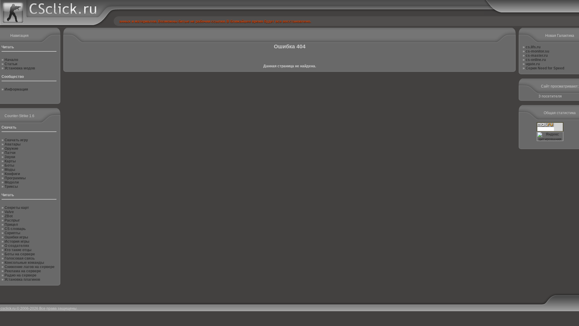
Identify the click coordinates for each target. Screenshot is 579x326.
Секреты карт (17, 208)
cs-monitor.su (537, 51)
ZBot (9, 216)
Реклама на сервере (23, 271)
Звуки (10, 157)
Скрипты (12, 233)
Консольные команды (24, 262)
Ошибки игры (16, 237)
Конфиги (12, 174)
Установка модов (20, 68)
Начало (11, 60)
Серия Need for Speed (545, 68)
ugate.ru (533, 64)
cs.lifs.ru (533, 47)
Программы (15, 178)
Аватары (13, 144)
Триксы (11, 186)
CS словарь (15, 229)
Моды (10, 170)
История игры (17, 241)
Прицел (11, 224)
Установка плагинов (22, 279)
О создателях (17, 246)
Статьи (11, 64)
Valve (9, 212)
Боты (9, 165)
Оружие (11, 148)
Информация (16, 89)
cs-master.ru (537, 55)
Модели (12, 182)
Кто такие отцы (18, 250)
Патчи (10, 153)
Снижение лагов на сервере (30, 267)
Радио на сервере (20, 275)
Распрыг (12, 220)
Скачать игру (16, 140)
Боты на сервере (20, 254)
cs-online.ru (536, 60)
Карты (10, 161)
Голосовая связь (20, 258)
